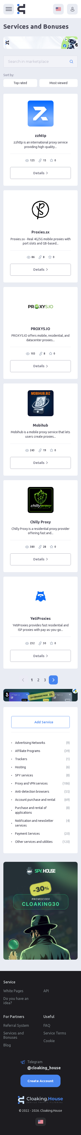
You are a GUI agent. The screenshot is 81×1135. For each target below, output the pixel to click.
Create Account (40, 1081)
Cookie (49, 1041)
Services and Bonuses (13, 1035)
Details (38, 173)
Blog (7, 1045)
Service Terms (54, 1033)
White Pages (13, 991)
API (46, 991)
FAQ (46, 1025)
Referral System (16, 1025)
